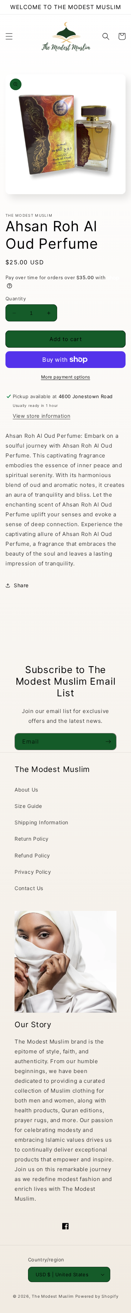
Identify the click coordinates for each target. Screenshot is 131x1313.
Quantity (15, 298)
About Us (26, 789)
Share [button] (21, 585)
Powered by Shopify (97, 1296)
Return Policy (32, 839)
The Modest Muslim (53, 1296)
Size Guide (28, 806)
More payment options (65, 377)
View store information (41, 416)
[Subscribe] (108, 741)
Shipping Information (41, 822)
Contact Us (29, 888)
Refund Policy (32, 855)
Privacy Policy (33, 872)
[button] (9, 36)
